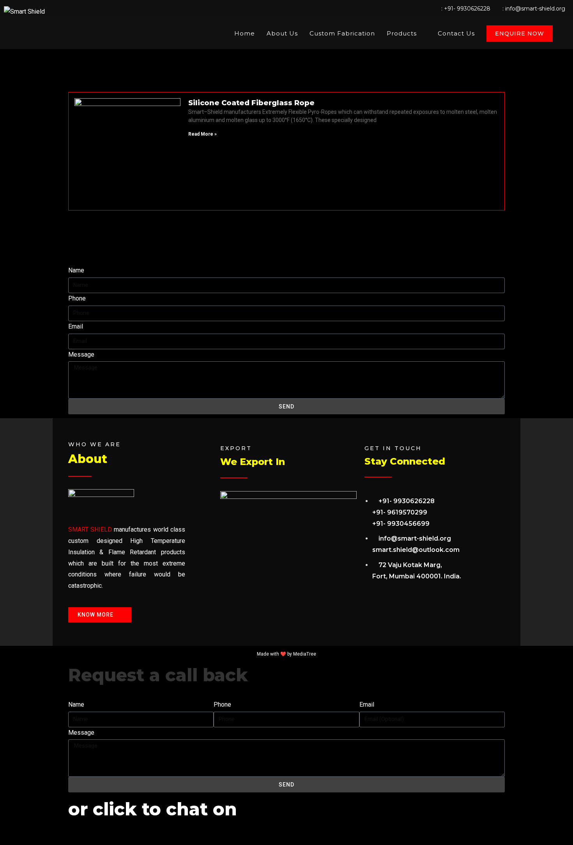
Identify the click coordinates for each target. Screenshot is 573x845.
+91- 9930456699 (401, 523)
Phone (77, 298)
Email (75, 326)
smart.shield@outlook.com (416, 549)
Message (81, 354)
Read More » (202, 134)
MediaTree (304, 654)
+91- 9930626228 (467, 8)
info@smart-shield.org (535, 8)
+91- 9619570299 (399, 512)
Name (76, 270)
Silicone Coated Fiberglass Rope (251, 103)
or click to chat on (152, 809)
